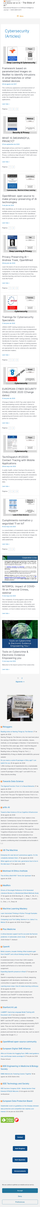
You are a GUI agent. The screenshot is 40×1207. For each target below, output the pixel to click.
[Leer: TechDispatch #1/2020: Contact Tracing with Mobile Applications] (20, 444)
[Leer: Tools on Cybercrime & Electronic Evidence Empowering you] (20, 634)
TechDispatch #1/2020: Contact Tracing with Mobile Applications (18, 460)
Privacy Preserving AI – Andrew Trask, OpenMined (17, 258)
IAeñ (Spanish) (20, 1160)
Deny (20, 1196)
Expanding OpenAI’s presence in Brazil (13, 971)
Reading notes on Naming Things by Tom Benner (17, 731)
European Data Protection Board (17, 1101)
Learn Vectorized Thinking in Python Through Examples (19, 913)
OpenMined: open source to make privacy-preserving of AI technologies (19, 199)
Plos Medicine (9, 929)
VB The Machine (10, 850)
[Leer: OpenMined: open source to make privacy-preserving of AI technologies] (20, 182)
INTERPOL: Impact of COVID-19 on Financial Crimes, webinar (18, 589)
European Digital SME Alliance (16, 1048)
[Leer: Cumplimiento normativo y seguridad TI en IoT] (20, 507)
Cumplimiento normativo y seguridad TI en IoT (17, 522)
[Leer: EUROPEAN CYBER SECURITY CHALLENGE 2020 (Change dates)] (20, 376)
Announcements (20, 1171)
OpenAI (6, 946)
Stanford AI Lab (10, 1007)
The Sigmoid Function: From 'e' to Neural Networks (17, 786)
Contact (20, 1137)
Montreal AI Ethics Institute (15, 871)
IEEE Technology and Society (16, 1083)
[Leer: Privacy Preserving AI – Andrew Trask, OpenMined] (20, 243)
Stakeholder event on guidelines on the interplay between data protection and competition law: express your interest (20, 1108)
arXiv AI (6, 807)
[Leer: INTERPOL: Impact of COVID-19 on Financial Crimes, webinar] (20, 569)
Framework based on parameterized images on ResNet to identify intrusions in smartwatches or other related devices (18, 75)
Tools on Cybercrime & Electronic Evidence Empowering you (15, 655)
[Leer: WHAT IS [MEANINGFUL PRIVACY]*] (20, 125)
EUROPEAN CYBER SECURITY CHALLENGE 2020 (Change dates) (19, 392)
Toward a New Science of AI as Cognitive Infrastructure (19, 812)
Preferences (20, 1202)
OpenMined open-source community (20, 1041)
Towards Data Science (13, 781)
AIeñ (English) (20, 1148)
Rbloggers (7, 726)
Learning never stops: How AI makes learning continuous (19, 986)
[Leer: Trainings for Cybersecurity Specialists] (20, 304)
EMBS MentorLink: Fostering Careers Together (16, 1074)
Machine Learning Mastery (15, 908)
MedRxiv (7, 885)
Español (8, 1)
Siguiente (20, 682)
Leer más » (5, 104)
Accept (20, 1191)
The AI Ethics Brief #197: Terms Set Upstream (16, 875)
